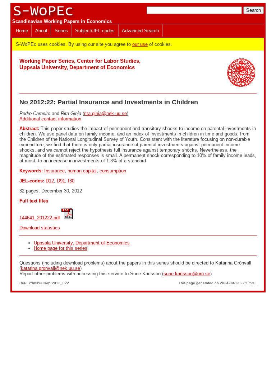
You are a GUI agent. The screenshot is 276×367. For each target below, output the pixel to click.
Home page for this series (60, 248)
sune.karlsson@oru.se (187, 273)
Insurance (54, 170)
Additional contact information (50, 118)
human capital (82, 170)
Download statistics (39, 227)
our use (140, 44)
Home (22, 30)
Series (61, 30)
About (41, 30)
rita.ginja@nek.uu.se (105, 113)
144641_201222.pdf (39, 217)
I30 (71, 181)
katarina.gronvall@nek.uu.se (50, 268)
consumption (113, 170)
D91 (61, 181)
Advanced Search (140, 30)
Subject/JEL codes (95, 30)
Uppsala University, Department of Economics (82, 243)
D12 (50, 181)
